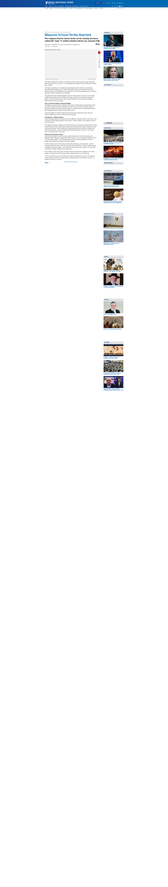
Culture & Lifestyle (62, 8)
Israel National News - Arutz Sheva (56, 3)
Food (56, 8)
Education (47, 46)
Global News (68, 6)
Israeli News (55, 32)
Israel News (61, 6)
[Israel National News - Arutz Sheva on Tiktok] (122, 6)
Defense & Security (84, 6)
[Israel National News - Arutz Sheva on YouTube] (120, 6)
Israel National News (49, 32)
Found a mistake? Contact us (71, 161)
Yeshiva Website (88, 8)
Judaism (51, 8)
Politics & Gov (54, 46)
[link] (113, 48)
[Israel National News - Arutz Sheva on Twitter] (113, 6)
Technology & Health (79, 8)
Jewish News (75, 6)
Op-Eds (46, 8)
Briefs (55, 6)
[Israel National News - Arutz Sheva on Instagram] (117, 6)
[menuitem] (46, 6)
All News (51, 6)
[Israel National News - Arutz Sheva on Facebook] (115, 6)
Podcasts (70, 8)
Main (46, 6)
